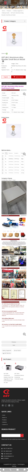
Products (4, 420)
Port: (2, 63)
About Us (4, 417)
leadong (14, 466)
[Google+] (6, 405)
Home (3, 415)
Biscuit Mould (17, 350)
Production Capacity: (4, 66)
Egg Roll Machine (6, 353)
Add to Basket (19, 77)
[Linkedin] (9, 405)
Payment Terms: (5, 70)
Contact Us (5, 424)
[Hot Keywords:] (21, 435)
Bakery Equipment (6, 350)
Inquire (6, 77)
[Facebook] (3, 405)
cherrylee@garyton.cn (8, 456)
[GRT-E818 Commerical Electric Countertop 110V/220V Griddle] (17, 367)
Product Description (7, 83)
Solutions (4, 422)
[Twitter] (12, 405)
